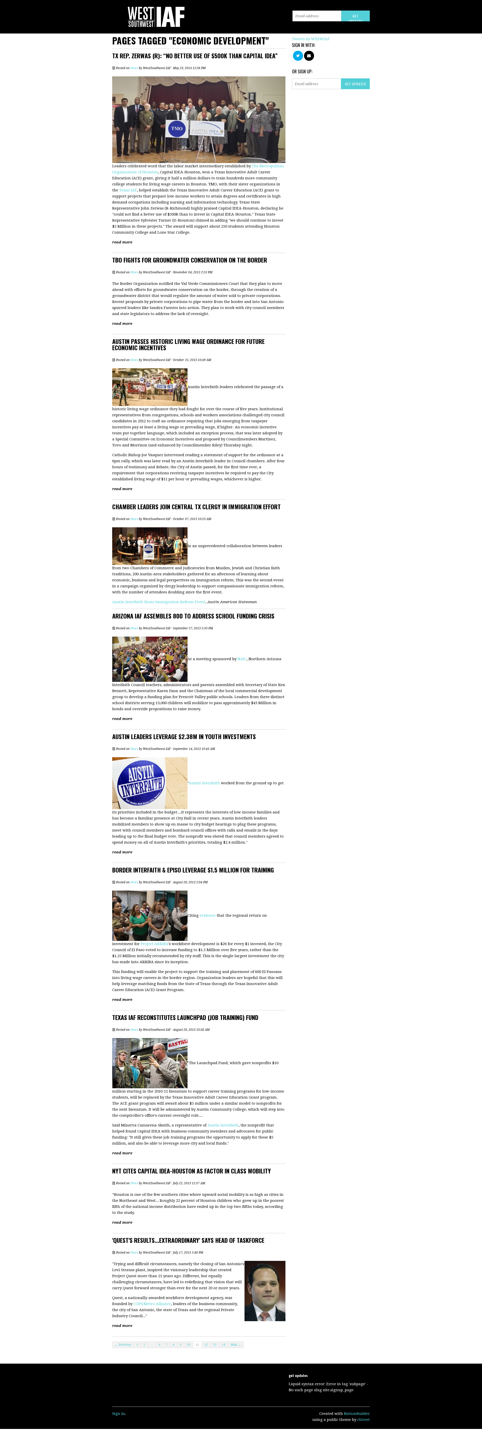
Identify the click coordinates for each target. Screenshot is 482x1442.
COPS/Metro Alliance (152, 1304)
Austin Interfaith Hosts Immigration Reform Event (158, 602)
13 (215, 1345)
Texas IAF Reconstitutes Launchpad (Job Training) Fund (185, 1017)
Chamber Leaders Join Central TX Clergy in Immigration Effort (196, 506)
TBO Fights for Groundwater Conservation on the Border (189, 259)
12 (206, 1345)
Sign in (118, 1413)
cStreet (363, 1419)
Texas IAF (128, 190)
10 (188, 1345)
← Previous (123, 1345)
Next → (236, 1345)
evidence (208, 915)
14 (223, 1345)
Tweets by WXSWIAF (311, 39)
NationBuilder (357, 1413)
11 (197, 1345)
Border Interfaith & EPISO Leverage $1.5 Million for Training (193, 869)
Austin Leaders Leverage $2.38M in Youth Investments (184, 736)
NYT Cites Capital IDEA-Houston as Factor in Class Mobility (191, 1170)
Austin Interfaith (204, 783)
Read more (122, 242)
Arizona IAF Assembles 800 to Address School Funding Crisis (193, 615)
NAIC (242, 659)
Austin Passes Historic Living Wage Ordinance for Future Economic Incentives (188, 344)
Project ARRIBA (154, 944)
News (134, 68)
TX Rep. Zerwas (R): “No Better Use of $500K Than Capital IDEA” (195, 55)
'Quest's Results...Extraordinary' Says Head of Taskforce (188, 1240)
